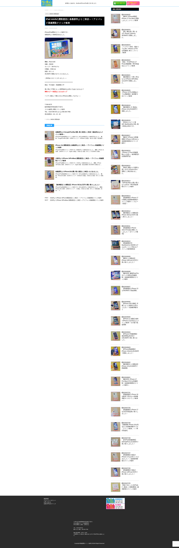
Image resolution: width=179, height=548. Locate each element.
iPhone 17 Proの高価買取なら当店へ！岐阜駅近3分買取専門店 (130, 154)
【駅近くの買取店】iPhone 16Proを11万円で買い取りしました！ (130, 260)
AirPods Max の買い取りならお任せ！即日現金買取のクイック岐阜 (130, 184)
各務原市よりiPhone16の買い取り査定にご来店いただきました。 (77, 171)
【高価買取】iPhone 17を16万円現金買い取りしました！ (130, 411)
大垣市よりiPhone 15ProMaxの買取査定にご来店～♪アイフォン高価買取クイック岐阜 (76, 200)
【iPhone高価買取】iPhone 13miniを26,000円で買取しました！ (130, 351)
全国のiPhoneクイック (50, 503)
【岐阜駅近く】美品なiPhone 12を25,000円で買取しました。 (130, 109)
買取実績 (46, 498)
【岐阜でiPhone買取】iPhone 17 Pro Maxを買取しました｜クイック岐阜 (130, 18)
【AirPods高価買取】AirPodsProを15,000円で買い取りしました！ (130, 442)
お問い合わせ (47, 502)
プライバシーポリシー (50, 500)
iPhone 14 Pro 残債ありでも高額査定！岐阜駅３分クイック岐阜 (130, 94)
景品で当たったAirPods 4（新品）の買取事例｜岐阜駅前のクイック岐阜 (130, 487)
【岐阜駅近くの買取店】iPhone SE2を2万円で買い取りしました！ (77, 184)
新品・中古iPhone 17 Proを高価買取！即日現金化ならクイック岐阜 (130, 64)
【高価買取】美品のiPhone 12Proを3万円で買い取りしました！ (130, 472)
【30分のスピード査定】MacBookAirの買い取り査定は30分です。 (130, 124)
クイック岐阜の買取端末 (53, 119)
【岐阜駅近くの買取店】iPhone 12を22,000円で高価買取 (130, 366)
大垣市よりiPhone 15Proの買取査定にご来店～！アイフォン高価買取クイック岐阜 (75, 198)
